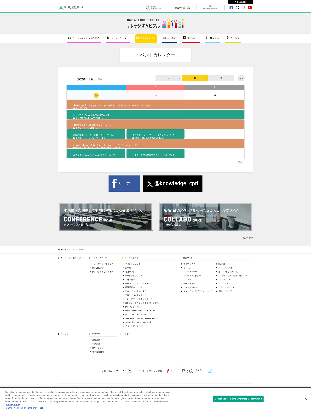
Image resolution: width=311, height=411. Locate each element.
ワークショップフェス (133, 276)
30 (155, 95)
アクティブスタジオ (192, 276)
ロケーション (96, 348)
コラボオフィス (224, 283)
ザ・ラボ (186, 268)
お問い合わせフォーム (113, 371)
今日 (241, 78)
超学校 (126, 268)
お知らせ (171, 38)
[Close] (305, 398)
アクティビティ (148, 38)
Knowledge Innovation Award (136, 322)
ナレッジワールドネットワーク (137, 299)
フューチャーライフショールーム (197, 291)
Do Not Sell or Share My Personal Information (238, 399)
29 (96, 95)
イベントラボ (189, 283)
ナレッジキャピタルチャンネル (192, 371)
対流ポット (128, 272)
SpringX (220, 264)
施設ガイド (193, 38)
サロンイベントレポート (134, 295)
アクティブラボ (190, 272)
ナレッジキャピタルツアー (102, 264)
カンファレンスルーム (227, 272)
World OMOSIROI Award (134, 314)
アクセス (234, 38)
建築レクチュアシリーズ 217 (136, 283)
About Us (214, 38)
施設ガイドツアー (225, 291)
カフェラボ (188, 279)
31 (214, 95)
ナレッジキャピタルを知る (85, 38)
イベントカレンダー (75, 249)
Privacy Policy (13, 404)
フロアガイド (188, 264)
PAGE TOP (248, 238)
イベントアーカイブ (132, 326)
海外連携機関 (96, 352)
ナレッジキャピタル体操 (101, 272)
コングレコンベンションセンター (232, 276)
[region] (155, 399)
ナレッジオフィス (225, 279)
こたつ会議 (128, 279)
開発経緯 (94, 344)
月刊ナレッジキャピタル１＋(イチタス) (140, 303)
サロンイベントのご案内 (134, 291)
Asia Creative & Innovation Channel (139, 311)
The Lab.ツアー (97, 268)
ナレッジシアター (225, 268)
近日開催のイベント (132, 287)
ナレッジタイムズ (131, 307)
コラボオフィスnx (225, 287)
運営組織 (94, 340)
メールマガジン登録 (152, 371)
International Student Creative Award (139, 318)
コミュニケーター (120, 38)
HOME (61, 249)
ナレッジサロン (189, 287)
